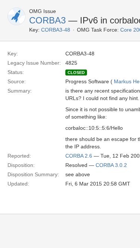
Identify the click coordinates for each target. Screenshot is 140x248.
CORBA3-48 (55, 30)
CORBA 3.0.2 (111, 165)
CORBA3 (47, 20)
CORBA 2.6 (78, 156)
